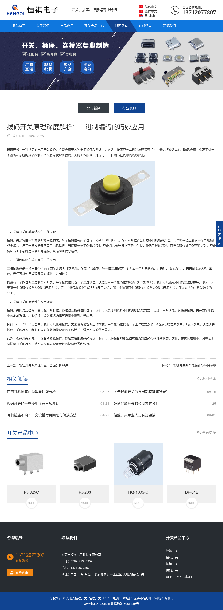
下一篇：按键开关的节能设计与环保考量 (188, 365)
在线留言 (145, 25)
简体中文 (151, 7)
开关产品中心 (94, 25)
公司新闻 (94, 107)
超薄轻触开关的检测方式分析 (165, 403)
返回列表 (209, 378)
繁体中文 (151, 11)
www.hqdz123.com (97, 603)
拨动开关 (172, 557)
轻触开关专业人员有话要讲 (165, 415)
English (150, 15)
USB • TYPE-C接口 (179, 577)
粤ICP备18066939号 (125, 603)
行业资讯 (129, 107)
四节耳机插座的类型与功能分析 (58, 391)
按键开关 (172, 564)
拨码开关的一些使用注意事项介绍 (58, 403)
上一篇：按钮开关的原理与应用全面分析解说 (37, 365)
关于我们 (42, 25)
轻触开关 (172, 550)
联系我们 (169, 25)
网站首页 (18, 25)
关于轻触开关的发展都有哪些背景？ (165, 391)
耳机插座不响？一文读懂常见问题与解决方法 (58, 415)
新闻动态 (121, 25)
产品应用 (66, 25)
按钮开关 (172, 570)
